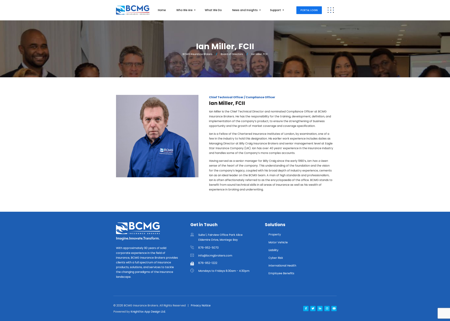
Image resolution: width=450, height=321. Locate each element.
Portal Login (309, 10)
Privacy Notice (201, 305)
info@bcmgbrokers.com (215, 256)
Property (274, 234)
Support (275, 10)
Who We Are (184, 10)
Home (162, 10)
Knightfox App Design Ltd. (148, 312)
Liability (273, 250)
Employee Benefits (281, 273)
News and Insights (245, 10)
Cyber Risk (275, 258)
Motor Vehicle (278, 242)
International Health (282, 266)
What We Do (213, 10)
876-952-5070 (208, 248)
